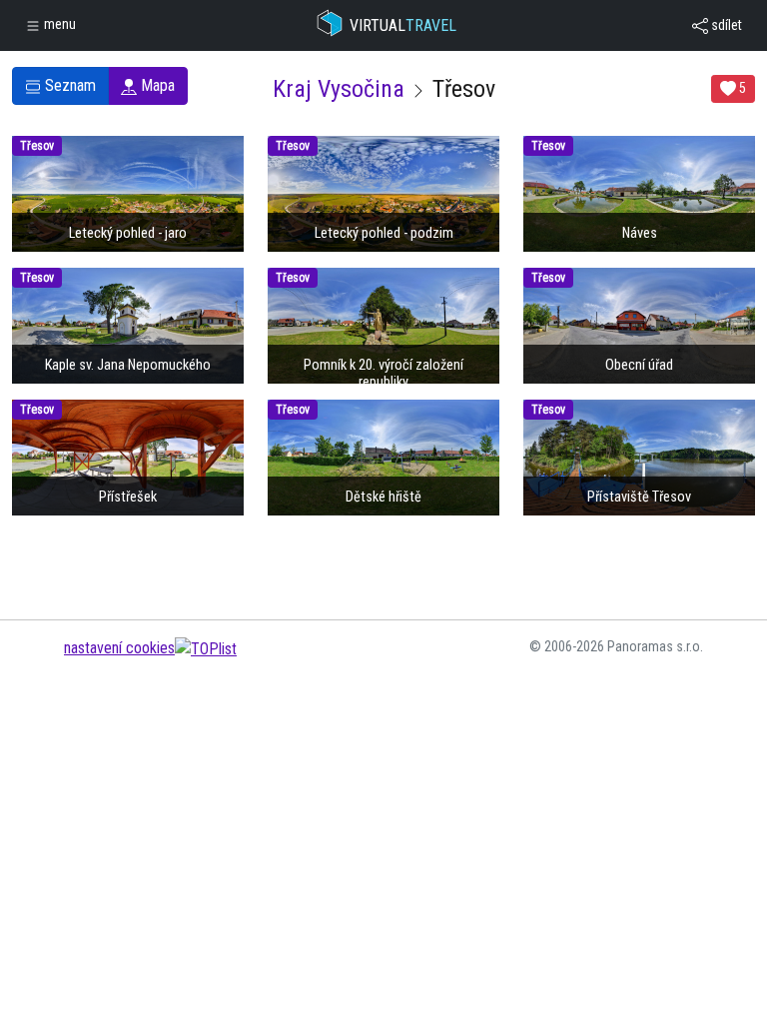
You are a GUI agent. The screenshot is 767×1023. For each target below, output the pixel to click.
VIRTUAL (403, 25)
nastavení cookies (119, 647)
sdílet (725, 25)
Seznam (68, 85)
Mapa (156, 85)
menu (58, 24)
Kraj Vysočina (338, 89)
